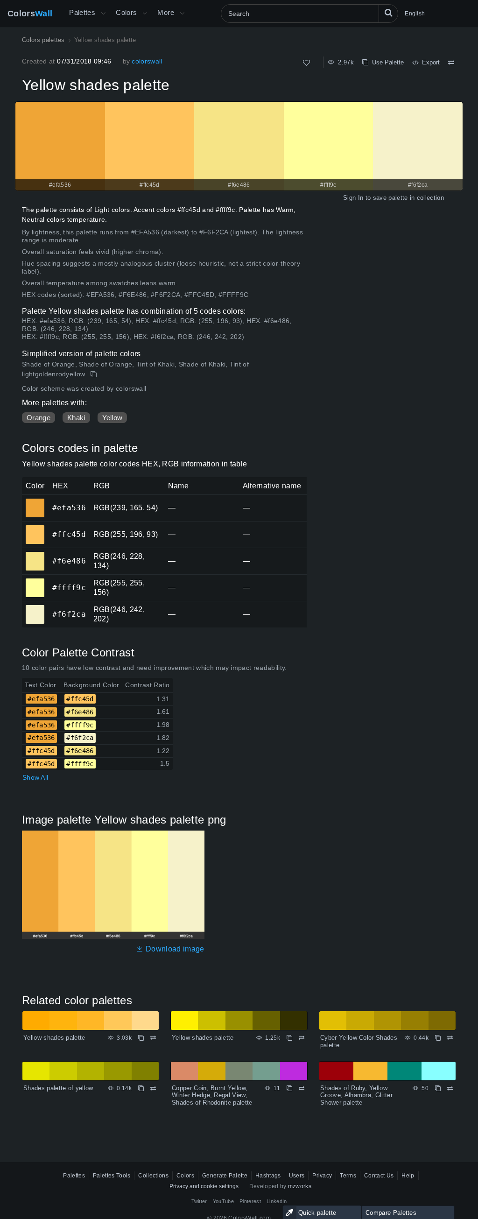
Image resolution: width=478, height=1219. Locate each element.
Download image (174, 949)
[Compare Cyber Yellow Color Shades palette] (450, 1037)
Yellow (112, 418)
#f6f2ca (34, 608)
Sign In (353, 197)
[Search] (388, 13)
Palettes (82, 12)
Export (429, 62)
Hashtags (268, 1175)
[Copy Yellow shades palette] (94, 374)
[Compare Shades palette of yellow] (153, 1088)
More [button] (165, 12)
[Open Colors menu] (144, 13)
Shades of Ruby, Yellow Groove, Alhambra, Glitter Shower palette (356, 1095)
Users (297, 1175)
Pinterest (250, 1201)
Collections (153, 1175)
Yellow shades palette (54, 1037)
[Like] (306, 62)
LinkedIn (277, 1201)
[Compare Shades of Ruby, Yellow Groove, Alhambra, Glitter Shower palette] (450, 1088)
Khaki (76, 418)
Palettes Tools (111, 1175)
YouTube (223, 1201)
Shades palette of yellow (58, 1088)
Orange (38, 418)
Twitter (199, 1201)
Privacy (322, 1175)
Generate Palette (224, 1175)
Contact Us (379, 1175)
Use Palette (386, 62)
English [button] (415, 13)
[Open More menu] (103, 13)
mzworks (299, 1186)
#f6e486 (34, 554)
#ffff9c (34, 581)
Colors (29, 13)
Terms (348, 1175)
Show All (35, 777)
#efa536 (34, 501)
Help (407, 1175)
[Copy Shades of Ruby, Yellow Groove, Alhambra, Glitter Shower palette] (438, 1088)
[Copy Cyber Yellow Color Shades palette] (438, 1037)
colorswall (147, 61)
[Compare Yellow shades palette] (451, 62)
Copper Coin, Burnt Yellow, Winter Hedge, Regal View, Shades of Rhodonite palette (212, 1095)
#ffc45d (34, 528)
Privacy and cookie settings (204, 1186)
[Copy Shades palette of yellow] (141, 1088)
